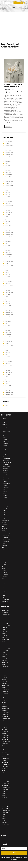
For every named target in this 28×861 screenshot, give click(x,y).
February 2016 (9, 254)
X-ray (4, 512)
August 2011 (8, 374)
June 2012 (8, 352)
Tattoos (5, 503)
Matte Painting (6, 466)
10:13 (7, 92)
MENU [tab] (14, 7)
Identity (4, 530)
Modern (5, 472)
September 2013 (9, 319)
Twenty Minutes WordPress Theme (11, 857)
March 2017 (8, 225)
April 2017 (8, 223)
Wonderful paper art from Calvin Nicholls (13, 85)
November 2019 (9, 154)
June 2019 (8, 165)
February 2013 (9, 334)
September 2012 (9, 345)
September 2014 (9, 292)
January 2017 (8, 230)
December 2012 (9, 339)
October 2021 (8, 143)
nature (4, 558)
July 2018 (7, 190)
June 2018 (8, 192)
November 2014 (9, 288)
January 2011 (8, 390)
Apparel (5, 524)
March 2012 (8, 359)
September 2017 (9, 212)
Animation (4, 424)
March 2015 (8, 279)
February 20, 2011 (10, 89)
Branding (5, 531)
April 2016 (8, 250)
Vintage (5, 510)
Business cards (6, 533)
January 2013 (8, 336)
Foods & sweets (7, 551)
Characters (5, 445)
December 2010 (9, 392)
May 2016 (8, 248)
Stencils (5, 497)
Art (2, 433)
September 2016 (9, 239)
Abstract (5, 437)
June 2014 (8, 299)
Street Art (5, 499)
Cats (4, 591)
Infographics (6, 464)
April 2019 (8, 170)
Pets (3, 589)
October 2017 (8, 210)
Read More (8, 126)
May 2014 (8, 301)
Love (4, 555)
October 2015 (8, 263)
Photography (6, 479)
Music (3, 578)
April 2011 (8, 383)
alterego (18, 91)
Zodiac (4, 564)
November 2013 (9, 314)
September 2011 (9, 372)
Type (4, 543)
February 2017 (9, 228)
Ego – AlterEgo (5, 52)
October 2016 (8, 236)
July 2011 (7, 376)
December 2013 (9, 312)
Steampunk (5, 495)
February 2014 (9, 308)
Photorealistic (6, 483)
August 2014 (8, 294)
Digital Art (5, 453)
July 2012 (7, 350)
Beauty (3, 514)
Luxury (4, 557)
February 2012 (9, 361)
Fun (3, 526)
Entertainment (5, 520)
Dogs (4, 593)
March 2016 (8, 252)
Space (3, 595)
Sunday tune (6, 585)
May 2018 (8, 194)
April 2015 (8, 276)
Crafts (3, 518)
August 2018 (8, 188)
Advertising (4, 418)
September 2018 (9, 185)
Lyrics (4, 583)
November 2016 (9, 234)
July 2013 (7, 323)
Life (3, 547)
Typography (6, 506)
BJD (3, 516)
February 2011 (9, 388)
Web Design (5, 601)
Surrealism (5, 501)
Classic (4, 447)
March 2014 (8, 305)
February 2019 (9, 174)
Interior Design (6, 431)
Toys (3, 597)
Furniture (5, 429)
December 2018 (9, 179)
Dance (4, 580)
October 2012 (8, 343)
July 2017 (7, 216)
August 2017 (8, 214)
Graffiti (4, 456)
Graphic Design (6, 458)
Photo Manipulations (8, 478)
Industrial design (7, 462)
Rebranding (6, 541)
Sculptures (5, 491)
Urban (4, 562)
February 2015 (9, 281)
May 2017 (8, 221)
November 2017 (9, 208)
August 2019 (8, 161)
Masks (3, 566)
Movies (3, 568)
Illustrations (6, 460)
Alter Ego (4, 422)
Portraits (5, 485)
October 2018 (8, 183)
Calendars (5, 443)
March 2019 (8, 172)
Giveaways (4, 528)
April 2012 (8, 356)
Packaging (5, 537)
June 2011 (8, 379)
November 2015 (9, 261)
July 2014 (7, 296)
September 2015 (9, 265)
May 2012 (8, 354)
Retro (4, 489)
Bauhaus (5, 439)
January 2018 (8, 203)
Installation (4, 545)
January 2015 (8, 283)
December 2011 (9, 365)
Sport (4, 560)
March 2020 (8, 148)
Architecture (5, 426)
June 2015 (8, 272)
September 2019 (9, 159)
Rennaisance (6, 487)
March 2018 (8, 199)
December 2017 (9, 205)
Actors (4, 570)
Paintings (5, 474)
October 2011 (8, 370)
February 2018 (9, 201)
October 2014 (8, 290)
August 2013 (8, 321)
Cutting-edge (6, 451)
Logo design (6, 535)
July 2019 (7, 163)
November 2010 (9, 394)
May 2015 (8, 274)
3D (3, 435)
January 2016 (8, 256)
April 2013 (8, 330)
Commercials (6, 420)
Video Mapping (6, 508)
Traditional (5, 505)
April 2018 (8, 196)
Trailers (5, 576)
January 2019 (8, 176)
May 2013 (8, 328)
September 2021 (9, 145)
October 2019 (8, 156)
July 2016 (7, 243)
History (4, 553)
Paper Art (5, 476)
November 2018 (9, 181)
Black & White (6, 441)
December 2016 (9, 232)
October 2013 (8, 316)
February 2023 (9, 141)
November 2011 (9, 368)
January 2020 (8, 150)
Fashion (4, 522)
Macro (5, 481)
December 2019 (9, 152)
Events (4, 582)
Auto (4, 549)
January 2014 (8, 310)
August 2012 (8, 348)
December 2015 (9, 259)
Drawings (5, 454)
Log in (7, 405)
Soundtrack (5, 574)
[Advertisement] (14, 26)
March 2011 (8, 385)
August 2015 (8, 268)
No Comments (9, 91)
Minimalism (5, 468)
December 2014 (9, 285)
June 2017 (8, 219)
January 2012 (8, 363)
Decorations (6, 427)
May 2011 (8, 381)
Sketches (5, 493)
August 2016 (8, 241)
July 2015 (7, 270)
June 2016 (8, 245)
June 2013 (8, 325)
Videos (4, 587)
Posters (5, 572)
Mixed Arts (5, 470)
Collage (4, 449)
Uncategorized (5, 599)
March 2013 (8, 332)
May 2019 (8, 168)
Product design (6, 539)
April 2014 (8, 303)
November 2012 (9, 341)
